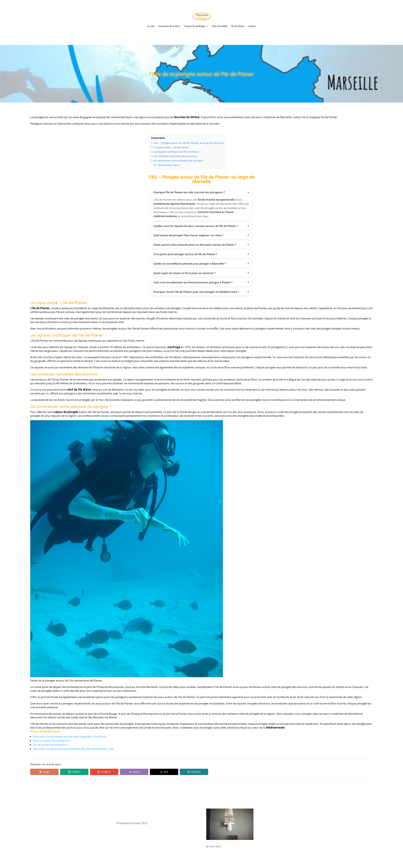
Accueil (150, 26)
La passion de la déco (169, 26)
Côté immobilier (220, 26)
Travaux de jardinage (194, 26)
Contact (252, 26)
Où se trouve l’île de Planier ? (50, 745)
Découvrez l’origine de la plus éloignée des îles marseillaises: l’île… (74, 749)
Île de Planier (237, 26)
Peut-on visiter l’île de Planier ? (52, 740)
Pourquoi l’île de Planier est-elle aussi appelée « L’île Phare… (70, 736)
